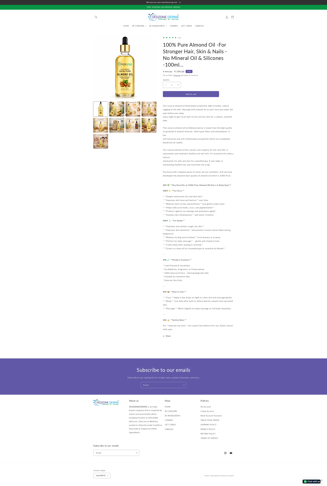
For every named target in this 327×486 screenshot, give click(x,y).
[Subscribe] (183, 385)
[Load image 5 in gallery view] (100, 125)
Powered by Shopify (227, 475)
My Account (206, 407)
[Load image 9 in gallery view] (100, 141)
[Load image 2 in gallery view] (116, 109)
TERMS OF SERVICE (209, 438)
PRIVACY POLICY (208, 429)
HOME (168, 407)
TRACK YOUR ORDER (210, 420)
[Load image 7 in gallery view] (133, 125)
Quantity (166, 80)
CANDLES (169, 429)
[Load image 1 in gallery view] (100, 109)
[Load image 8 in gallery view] (149, 125)
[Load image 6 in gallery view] (116, 125)
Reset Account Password (211, 416)
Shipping (176, 75)
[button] (96, 17)
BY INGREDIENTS (172, 416)
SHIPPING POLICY (209, 425)
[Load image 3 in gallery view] (133, 109)
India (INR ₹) (100, 476)
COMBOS (169, 420)
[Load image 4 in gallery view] (149, 109)
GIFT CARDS (170, 425)
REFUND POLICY (208, 434)
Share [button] (168, 336)
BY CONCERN (171, 411)
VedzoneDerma (215, 475)
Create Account (207, 411)
